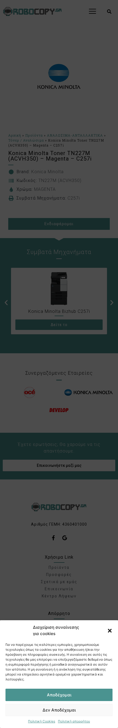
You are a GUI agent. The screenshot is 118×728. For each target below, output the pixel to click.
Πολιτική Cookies (41, 721)
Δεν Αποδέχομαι (59, 710)
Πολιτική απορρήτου (74, 721)
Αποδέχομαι (59, 694)
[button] (110, 630)
